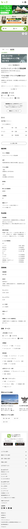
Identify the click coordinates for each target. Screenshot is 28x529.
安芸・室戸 (16, 418)
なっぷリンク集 (4, 476)
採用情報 (3, 515)
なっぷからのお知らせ (5, 478)
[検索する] (24, 28)
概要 (3, 49)
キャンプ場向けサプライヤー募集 (7, 497)
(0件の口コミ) (6, 72)
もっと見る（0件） (14, 143)
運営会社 (3, 513)
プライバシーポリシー (5, 519)
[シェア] (23, 33)
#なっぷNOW (3, 486)
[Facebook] (8, 508)
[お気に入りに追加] (26, 33)
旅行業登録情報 (4, 524)
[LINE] (4, 508)
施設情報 (12, 49)
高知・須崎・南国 (6, 418)
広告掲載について (4, 493)
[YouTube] (11, 508)
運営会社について (4, 471)
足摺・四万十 (5, 421)
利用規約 (3, 517)
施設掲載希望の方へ (5, 495)
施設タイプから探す (5, 455)
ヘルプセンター (4, 502)
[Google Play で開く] (19, 444)
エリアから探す (4, 451)
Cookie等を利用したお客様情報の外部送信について (11, 522)
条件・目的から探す (5, 458)
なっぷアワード (4, 490)
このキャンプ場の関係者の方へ (14, 65)
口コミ (7, 49)
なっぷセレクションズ (5, 483)
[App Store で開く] (8, 444)
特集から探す (4, 462)
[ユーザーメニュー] (24, 2)
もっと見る (13, 89)
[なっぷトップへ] (4, 2)
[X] (6, 508)
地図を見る (18, 70)
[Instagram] (2, 508)
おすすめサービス (5, 465)
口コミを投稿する (6, 124)
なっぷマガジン (4, 488)
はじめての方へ (4, 474)
